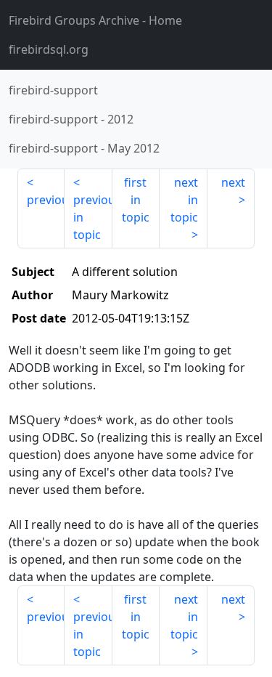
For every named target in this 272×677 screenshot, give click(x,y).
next (233, 182)
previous (46, 200)
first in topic (135, 199)
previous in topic (92, 217)
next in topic (184, 199)
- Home (95, 20)
